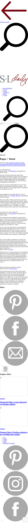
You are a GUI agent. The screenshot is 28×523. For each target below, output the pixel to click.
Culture (5, 91)
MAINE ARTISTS (9, 164)
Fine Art (5, 89)
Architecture (6, 92)
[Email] (15, 365)
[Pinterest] (15, 315)
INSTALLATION (15, 162)
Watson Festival (13, 268)
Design (5, 94)
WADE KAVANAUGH (19, 165)
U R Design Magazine (14, 195)
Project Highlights (7, 88)
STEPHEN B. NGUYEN (6, 165)
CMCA (11, 249)
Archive (5, 95)
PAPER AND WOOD (19, 164)
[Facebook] (15, 340)
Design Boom (12, 171)
